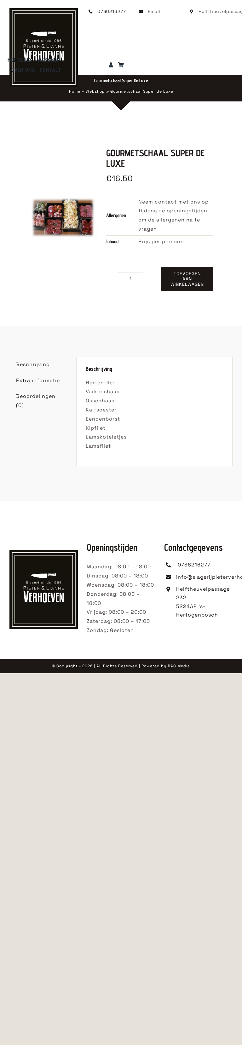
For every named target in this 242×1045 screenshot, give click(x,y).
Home (74, 91)
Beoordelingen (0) (35, 401)
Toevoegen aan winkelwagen (187, 279)
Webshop (95, 91)
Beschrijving (33, 364)
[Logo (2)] (43, 10)
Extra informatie (38, 380)
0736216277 (111, 11)
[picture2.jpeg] (63, 218)
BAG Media (179, 666)
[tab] (38, 365)
